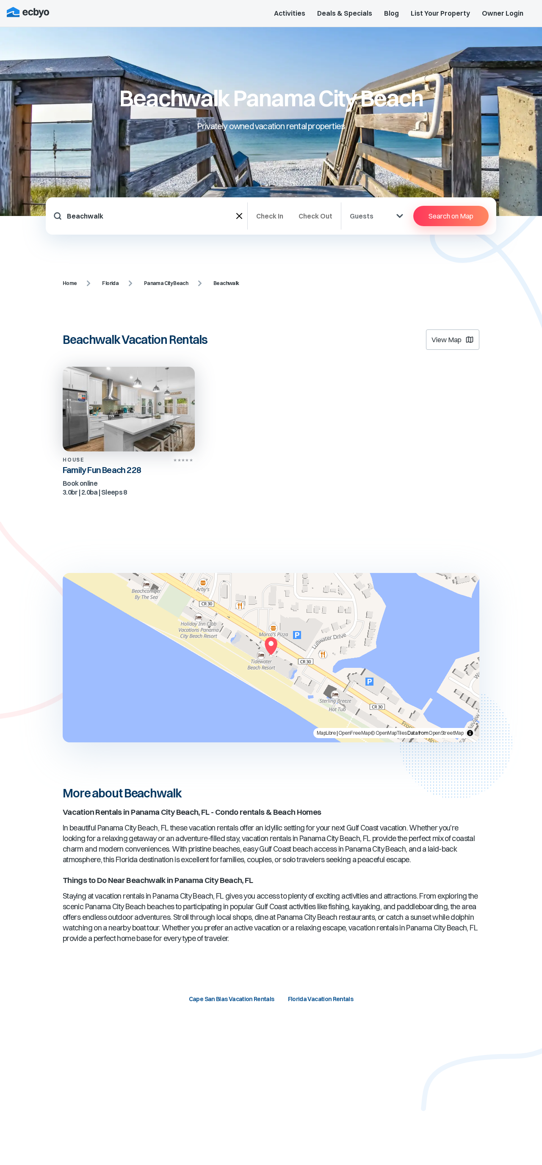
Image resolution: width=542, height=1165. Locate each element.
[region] (271, 657)
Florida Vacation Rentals (321, 999)
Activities (289, 13)
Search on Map (451, 216)
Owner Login (502, 13)
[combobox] (151, 216)
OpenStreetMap (446, 733)
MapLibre (326, 733)
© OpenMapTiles (388, 733)
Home (70, 283)
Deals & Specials (344, 13)
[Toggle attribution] (470, 733)
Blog (391, 13)
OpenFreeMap (354, 733)
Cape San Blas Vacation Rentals (231, 999)
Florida (110, 283)
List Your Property (440, 13)
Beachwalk (226, 283)
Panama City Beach (166, 283)
